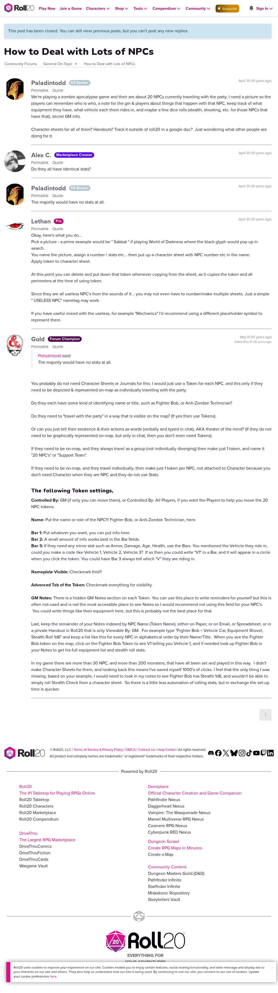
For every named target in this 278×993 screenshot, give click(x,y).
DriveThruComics (35, 846)
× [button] (272, 968)
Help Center (166, 749)
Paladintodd (49, 82)
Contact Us (146, 749)
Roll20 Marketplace (37, 812)
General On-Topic (58, 64)
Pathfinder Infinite (164, 880)
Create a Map (160, 854)
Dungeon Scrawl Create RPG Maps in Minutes (175, 844)
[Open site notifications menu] (251, 8)
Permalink (40, 90)
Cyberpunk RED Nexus (169, 832)
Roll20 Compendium (39, 819)
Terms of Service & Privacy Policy (98, 749)
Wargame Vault (33, 866)
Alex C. (42, 155)
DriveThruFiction (34, 853)
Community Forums (21, 64)
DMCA (130, 749)
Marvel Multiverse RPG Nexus (176, 819)
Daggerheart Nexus (166, 806)
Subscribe (229, 8)
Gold (38, 339)
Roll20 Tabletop (34, 799)
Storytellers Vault (164, 899)
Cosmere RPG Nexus (167, 826)
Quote (57, 90)
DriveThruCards (33, 859)
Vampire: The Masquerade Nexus (179, 812)
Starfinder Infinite (164, 886)
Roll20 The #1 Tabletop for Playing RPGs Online (57, 789)
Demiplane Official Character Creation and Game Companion (195, 789)
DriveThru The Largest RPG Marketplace (47, 836)
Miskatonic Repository (169, 893)
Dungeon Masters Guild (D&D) (176, 873)
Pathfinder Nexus (164, 799)
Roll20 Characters (36, 806)
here (53, 976)
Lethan (41, 221)
